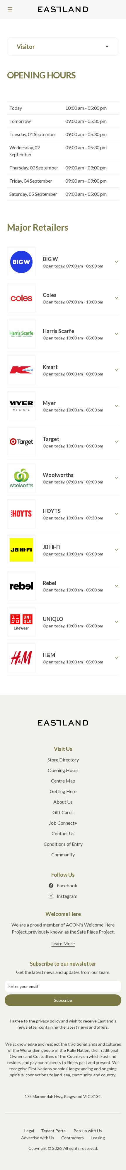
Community (63, 854)
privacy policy (48, 1020)
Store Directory (63, 759)
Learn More (63, 943)
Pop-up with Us (88, 1130)
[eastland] (63, 9)
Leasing (98, 1137)
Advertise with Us (37, 1137)
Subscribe (63, 1000)
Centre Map (63, 780)
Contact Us (63, 833)
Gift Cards (63, 812)
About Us (63, 801)
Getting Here (63, 791)
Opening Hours (63, 770)
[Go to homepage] (63, 722)
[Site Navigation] (10, 9)
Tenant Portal (54, 1130)
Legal (29, 1130)
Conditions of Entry (63, 844)
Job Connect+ (63, 823)
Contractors (72, 1137)
